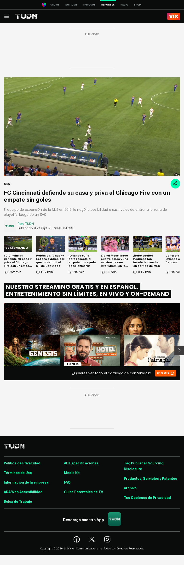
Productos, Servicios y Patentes (150, 478)
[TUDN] (26, 16)
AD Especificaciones (81, 463)
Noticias (71, 4)
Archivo (130, 488)
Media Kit (72, 473)
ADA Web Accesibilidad (23, 492)
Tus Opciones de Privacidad (147, 498)
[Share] (175, 183)
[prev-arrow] (1, 350)
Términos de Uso (18, 473)
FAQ (67, 482)
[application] (92, 126)
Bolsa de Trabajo (18, 501)
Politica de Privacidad (22, 463)
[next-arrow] (179, 350)
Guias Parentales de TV (83, 492)
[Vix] (173, 16)
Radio (124, 4)
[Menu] (6, 16)
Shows (55, 4)
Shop (137, 4)
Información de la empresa (26, 482)
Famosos (89, 4)
